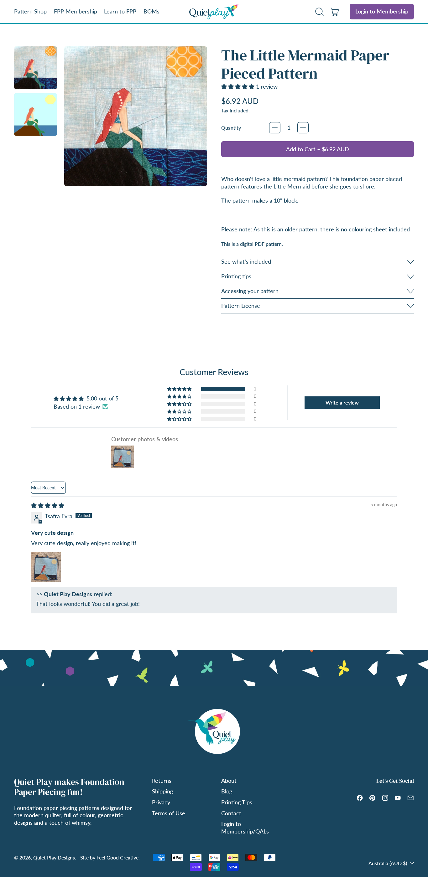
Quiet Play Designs (54, 857)
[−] (274, 127)
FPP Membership (75, 11)
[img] (47, 505)
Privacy (161, 802)
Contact (231, 813)
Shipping (162, 791)
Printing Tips (236, 802)
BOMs (151, 11)
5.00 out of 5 (102, 398)
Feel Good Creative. (118, 857)
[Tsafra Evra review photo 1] (46, 567)
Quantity (231, 128)
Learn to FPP (120, 11)
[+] (303, 127)
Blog (226, 791)
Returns (161, 780)
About (229, 780)
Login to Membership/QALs (245, 827)
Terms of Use (168, 813)
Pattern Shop (30, 11)
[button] (319, 11)
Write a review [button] (342, 402)
